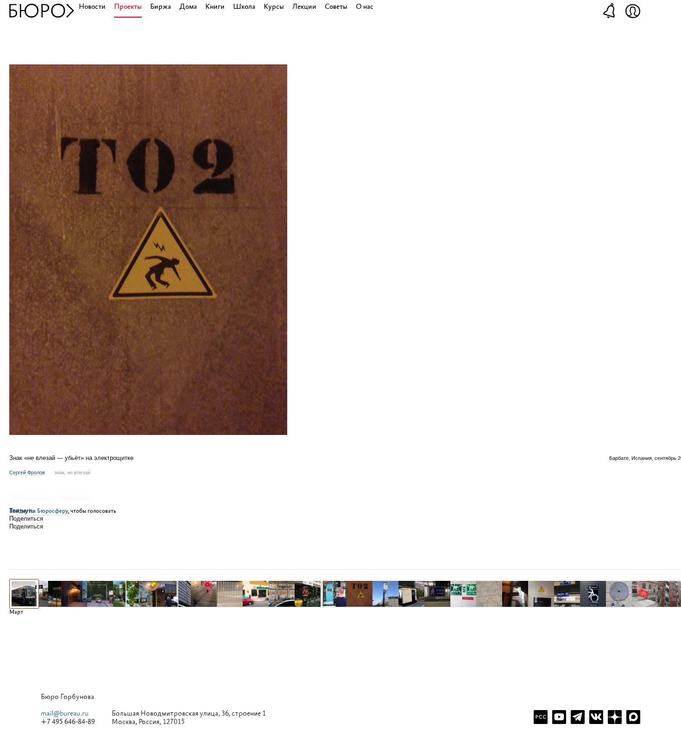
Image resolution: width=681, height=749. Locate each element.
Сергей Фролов (27, 472)
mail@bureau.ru (64, 713)
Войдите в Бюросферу (38, 511)
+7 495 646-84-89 (68, 722)
